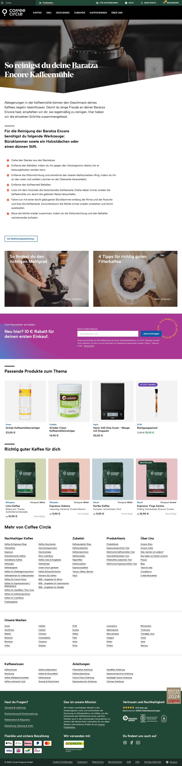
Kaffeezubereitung (81, 673)
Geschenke (63, 12)
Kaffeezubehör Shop (82, 544)
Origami (110, 638)
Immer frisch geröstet (48, 567)
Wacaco (144, 645)
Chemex (42, 634)
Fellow (75, 634)
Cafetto (42, 630)
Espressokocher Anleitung (85, 681)
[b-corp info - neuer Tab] (149, 718)
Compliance (146, 571)
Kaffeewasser (45, 677)
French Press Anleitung (83, 677)
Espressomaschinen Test (118, 548)
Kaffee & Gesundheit (48, 673)
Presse (144, 560)
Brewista (9, 641)
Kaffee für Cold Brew (14, 598)
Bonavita (9, 638)
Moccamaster (113, 634)
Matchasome (112, 630)
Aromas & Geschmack (49, 681)
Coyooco (43, 641)
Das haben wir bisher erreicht (154, 556)
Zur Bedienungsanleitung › (21, 238)
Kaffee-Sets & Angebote (50, 560)
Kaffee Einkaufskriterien (50, 571)
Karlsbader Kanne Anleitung (119, 677)
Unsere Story (146, 544)
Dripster (42, 645)
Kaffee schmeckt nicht (15, 681)
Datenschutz (89, 346)
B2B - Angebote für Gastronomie (54, 583)
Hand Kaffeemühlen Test (118, 556)
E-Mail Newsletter (149, 575)
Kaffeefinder (44, 564)
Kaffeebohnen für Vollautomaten (19, 575)
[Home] (13, 12)
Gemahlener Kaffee (13, 560)
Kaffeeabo (9, 564)
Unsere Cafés (147, 548)
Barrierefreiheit (115, 762)
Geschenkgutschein (48, 548)
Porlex (109, 641)
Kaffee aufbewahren (48, 669)
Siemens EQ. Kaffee (47, 575)
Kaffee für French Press (15, 579)
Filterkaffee (10, 548)
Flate (75, 638)
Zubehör (79, 12)
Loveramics (112, 626)
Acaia (7, 626)
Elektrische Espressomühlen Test (122, 564)
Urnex (143, 638)
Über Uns (116, 12)
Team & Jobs (146, 567)
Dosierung (9, 673)
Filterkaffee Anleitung (82, 669)
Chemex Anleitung (115, 681)
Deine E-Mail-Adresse (87, 329)
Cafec (7, 645)
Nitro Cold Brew (46, 556)
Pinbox (110, 645)
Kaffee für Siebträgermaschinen (19, 571)
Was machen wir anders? (152, 552)
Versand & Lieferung (15, 707)
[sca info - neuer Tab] (164, 719)
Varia (143, 641)
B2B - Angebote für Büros (50, 579)
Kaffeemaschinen (80, 552)
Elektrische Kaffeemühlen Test (121, 552)
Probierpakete (11, 602)
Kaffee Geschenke (47, 544)
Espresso (9, 552)
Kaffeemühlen (79, 556)
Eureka (76, 630)
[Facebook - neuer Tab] (131, 742)
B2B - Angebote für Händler (51, 587)
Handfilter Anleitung (116, 669)
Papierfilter (77, 560)
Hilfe (137, 762)
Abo (48, 12)
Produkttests (112, 544)
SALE (75, 575)
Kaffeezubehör (79, 564)
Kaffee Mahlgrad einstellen (17, 677)
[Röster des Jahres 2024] (174, 696)
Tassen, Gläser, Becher (83, 571)
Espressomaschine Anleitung (120, 673)
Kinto (75, 645)
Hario (75, 641)
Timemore (145, 630)
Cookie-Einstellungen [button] (63, 762)
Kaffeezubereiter (80, 548)
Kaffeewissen (98, 12)
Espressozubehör (80, 567)
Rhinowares (146, 626)
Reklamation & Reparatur (17, 719)
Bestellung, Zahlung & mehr (19, 725)
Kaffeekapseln (11, 567)
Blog (143, 564)
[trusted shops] (130, 719)
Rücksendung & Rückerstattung (21, 713)
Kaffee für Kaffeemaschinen (17, 594)
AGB (129, 762)
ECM (75, 626)
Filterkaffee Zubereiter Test (119, 560)
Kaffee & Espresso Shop (15, 544)
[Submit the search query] (2, 3)
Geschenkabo (45, 552)
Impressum (82, 762)
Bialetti (8, 634)
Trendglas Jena (147, 634)
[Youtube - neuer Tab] (138, 742)
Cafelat (42, 626)
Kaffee (37, 12)
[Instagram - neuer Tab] (125, 742)
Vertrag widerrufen (152, 762)
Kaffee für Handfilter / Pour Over (19, 590)
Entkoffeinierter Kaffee (15, 556)
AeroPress (9, 630)
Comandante (44, 638)
